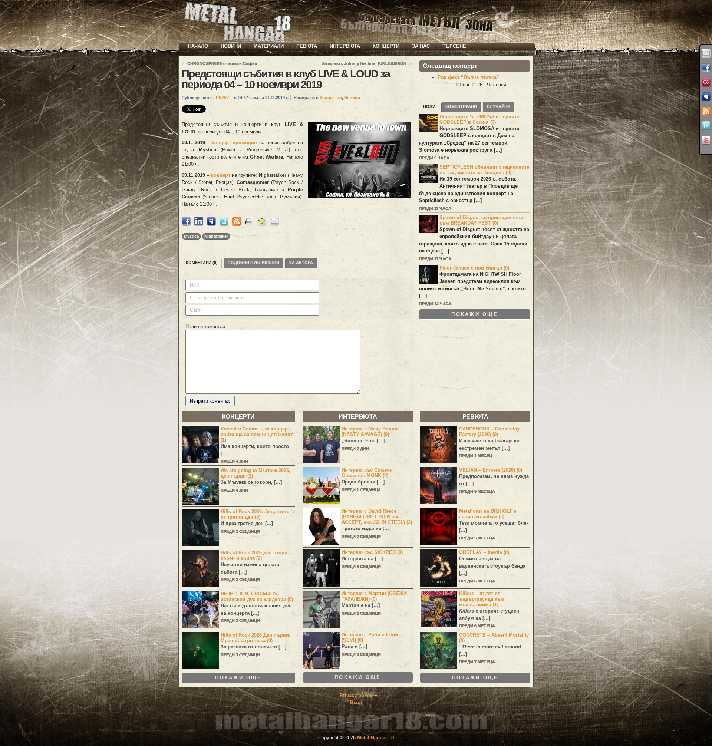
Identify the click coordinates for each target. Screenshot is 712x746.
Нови (429, 106)
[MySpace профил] (706, 96)
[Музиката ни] (706, 82)
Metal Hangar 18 (375, 737)
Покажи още (474, 314)
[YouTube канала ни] (706, 140)
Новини (231, 46)
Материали (269, 46)
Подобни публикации (253, 262)
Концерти (386, 46)
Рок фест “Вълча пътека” (468, 77)
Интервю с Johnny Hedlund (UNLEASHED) (364, 63)
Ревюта (306, 46)
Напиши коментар (205, 326)
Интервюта (345, 46)
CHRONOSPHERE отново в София (222, 63)
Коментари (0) (202, 262)
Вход (356, 702)
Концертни (331, 97)
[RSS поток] (706, 111)
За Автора (301, 262)
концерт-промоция (234, 142)
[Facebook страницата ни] (706, 67)
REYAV (222, 97)
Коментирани (461, 106)
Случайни (498, 106)
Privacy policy (356, 695)
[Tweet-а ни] (706, 125)
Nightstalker (216, 236)
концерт (221, 175)
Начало (198, 46)
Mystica (191, 236)
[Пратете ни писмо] (706, 53)
